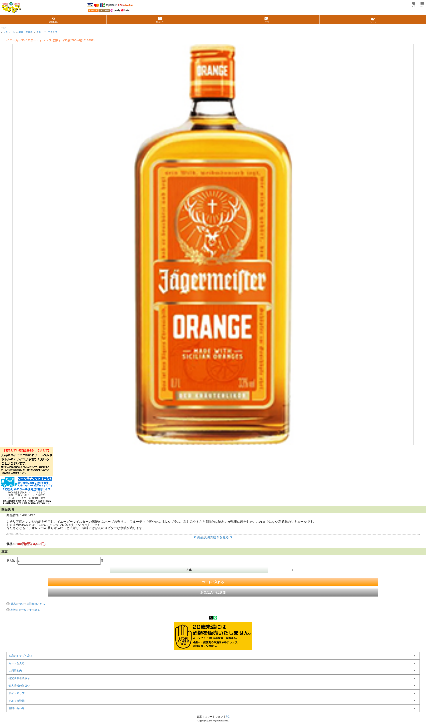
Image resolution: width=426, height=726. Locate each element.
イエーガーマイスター (47, 32)
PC (228, 716)
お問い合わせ (16, 708)
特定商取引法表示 (19, 678)
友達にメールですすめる (25, 609)
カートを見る (16, 663)
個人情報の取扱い (19, 685)
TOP (3, 28)
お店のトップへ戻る (20, 655)
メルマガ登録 (16, 700)
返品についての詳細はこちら (27, 603)
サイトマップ (16, 693)
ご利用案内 (15, 670)
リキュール (9, 32)
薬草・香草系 (25, 32)
